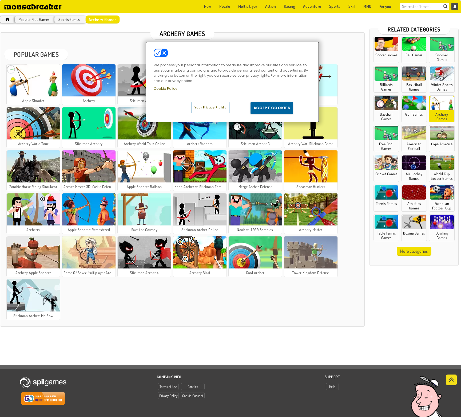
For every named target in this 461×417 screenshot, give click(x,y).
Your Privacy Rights (210, 107)
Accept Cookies (271, 108)
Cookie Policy (165, 88)
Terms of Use (168, 386)
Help (332, 386)
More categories (414, 251)
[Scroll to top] (451, 380)
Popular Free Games (34, 19)
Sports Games (69, 19)
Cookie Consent (192, 395)
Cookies (193, 386)
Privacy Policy (168, 395)
